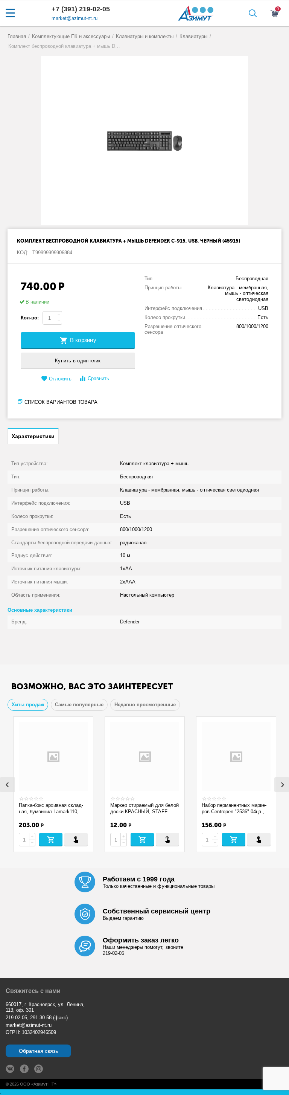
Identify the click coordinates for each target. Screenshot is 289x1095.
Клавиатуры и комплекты (144, 36)
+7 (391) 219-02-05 (81, 9)
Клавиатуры (193, 36)
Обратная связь (38, 1051)
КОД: (23, 252)
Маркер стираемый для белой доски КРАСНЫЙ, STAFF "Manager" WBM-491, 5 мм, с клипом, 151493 (144, 808)
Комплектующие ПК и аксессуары (71, 36)
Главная (17, 36)
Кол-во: (30, 318)
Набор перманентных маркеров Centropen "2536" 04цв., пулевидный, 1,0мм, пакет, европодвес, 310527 (234, 808)
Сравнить (98, 378)
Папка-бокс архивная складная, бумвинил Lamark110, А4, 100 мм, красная (51, 808)
